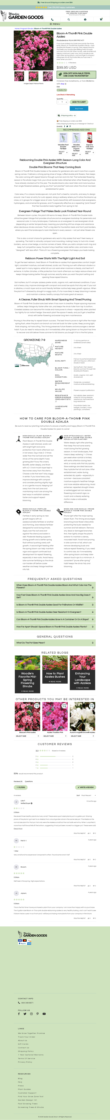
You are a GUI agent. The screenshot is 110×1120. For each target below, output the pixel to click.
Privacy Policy (25, 1062)
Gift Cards (23, 1044)
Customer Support (27, 1093)
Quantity (60, 99)
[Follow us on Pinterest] (38, 1014)
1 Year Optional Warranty (31, 1055)
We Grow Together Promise (31, 1033)
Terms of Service (26, 1058)
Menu (56, 24)
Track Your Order (26, 1037)
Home (17, 28)
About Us (22, 1040)
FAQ (20, 1082)
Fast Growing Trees (28, 1104)
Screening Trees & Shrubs (31, 1107)
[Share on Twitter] (67, 126)
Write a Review (88, 788)
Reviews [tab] (18, 781)
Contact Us (23, 1048)
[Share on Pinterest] (70, 126)
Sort (78, 795)
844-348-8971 (27, 1003)
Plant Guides (24, 1089)
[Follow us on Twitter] (25, 1014)
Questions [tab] (29, 781)
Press (21, 1086)
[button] (76, 62)
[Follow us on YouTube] (44, 1014)
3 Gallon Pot (61, 90)
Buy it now (79, 108)
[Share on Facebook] (64, 126)
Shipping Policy (26, 1051)
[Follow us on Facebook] (19, 1014)
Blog (20, 1078)
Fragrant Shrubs (26, 28)
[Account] (85, 19)
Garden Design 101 (27, 1100)
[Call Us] (52, 19)
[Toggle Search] (69, 19)
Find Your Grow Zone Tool (31, 1096)
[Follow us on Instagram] (31, 1014)
